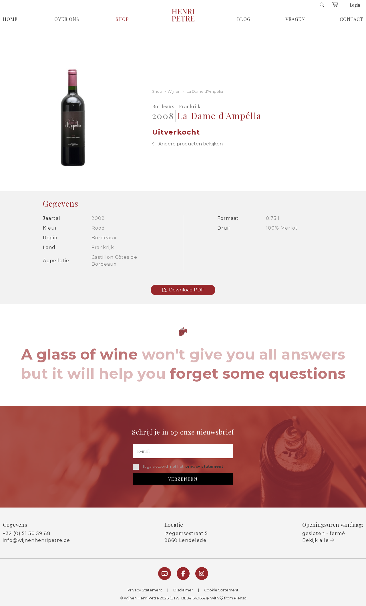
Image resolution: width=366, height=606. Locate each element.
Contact (351, 19)
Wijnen (174, 92)
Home (10, 19)
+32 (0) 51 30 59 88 (27, 533)
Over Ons (66, 19)
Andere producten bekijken (189, 143)
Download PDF (186, 290)
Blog (243, 19)
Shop (122, 19)
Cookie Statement (221, 590)
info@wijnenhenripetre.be (36, 540)
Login (355, 5)
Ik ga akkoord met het (183, 466)
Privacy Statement (145, 590)
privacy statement (204, 466)
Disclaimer (183, 590)
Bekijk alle (316, 540)
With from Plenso (228, 598)
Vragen (295, 19)
